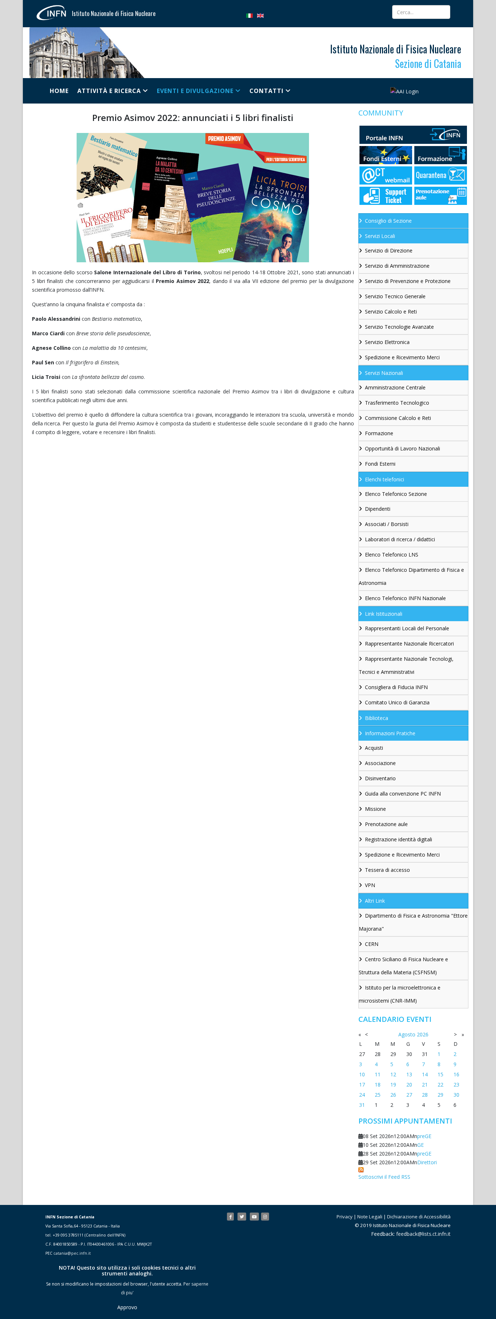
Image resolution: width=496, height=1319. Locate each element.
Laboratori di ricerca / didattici (400, 539)
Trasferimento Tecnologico (397, 402)
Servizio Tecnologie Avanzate (399, 326)
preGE (424, 1136)
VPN (370, 885)
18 (378, 1084)
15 (440, 1074)
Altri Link (375, 900)
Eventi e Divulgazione (195, 91)
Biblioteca (376, 718)
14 (425, 1074)
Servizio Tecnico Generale (395, 296)
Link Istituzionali (383, 613)
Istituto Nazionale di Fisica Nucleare (113, 13)
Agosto (406, 1034)
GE (420, 1144)
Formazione (379, 433)
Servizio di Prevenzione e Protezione (408, 281)
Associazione (380, 763)
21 (425, 1084)
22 (440, 1084)
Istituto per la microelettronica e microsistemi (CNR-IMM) (399, 994)
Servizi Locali (380, 235)
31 (362, 1104)
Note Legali (369, 1216)
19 (393, 1084)
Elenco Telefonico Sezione (396, 493)
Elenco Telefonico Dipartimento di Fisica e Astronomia (411, 576)
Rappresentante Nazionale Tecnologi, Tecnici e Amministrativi (406, 665)
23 (456, 1084)
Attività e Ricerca (109, 91)
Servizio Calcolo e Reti (391, 311)
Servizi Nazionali (384, 372)
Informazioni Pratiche (390, 733)
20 (409, 1084)
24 (362, 1094)
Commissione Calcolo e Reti (398, 417)
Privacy (345, 1216)
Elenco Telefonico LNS (391, 554)
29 (440, 1094)
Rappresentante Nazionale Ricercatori (409, 643)
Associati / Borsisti (386, 524)
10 (362, 1074)
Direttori (427, 1162)
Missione (375, 808)
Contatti (266, 91)
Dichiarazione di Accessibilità (419, 1216)
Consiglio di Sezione (388, 220)
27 (409, 1094)
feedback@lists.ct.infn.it (423, 1233)
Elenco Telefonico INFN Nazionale (405, 598)
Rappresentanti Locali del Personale (407, 628)
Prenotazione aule (386, 824)
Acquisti (374, 747)
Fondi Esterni (380, 463)
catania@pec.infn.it (72, 1253)
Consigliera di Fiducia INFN (396, 687)
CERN (371, 943)
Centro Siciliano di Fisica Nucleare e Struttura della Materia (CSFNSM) (403, 966)
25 (378, 1094)
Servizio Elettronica (387, 342)
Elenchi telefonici (384, 479)
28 (425, 1094)
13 (409, 1074)
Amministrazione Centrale (395, 387)
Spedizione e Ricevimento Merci (402, 357)
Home (59, 91)
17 (362, 1084)
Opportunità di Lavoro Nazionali (402, 448)
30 (456, 1094)
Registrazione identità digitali (398, 839)
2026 (422, 1034)
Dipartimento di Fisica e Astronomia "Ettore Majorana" (413, 922)
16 (456, 1074)
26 (393, 1094)
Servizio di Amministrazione (397, 265)
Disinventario (380, 778)
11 (378, 1074)
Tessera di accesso (387, 869)
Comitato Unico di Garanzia (397, 702)
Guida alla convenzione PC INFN (403, 793)
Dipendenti (377, 508)
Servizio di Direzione (388, 250)
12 (393, 1074)
